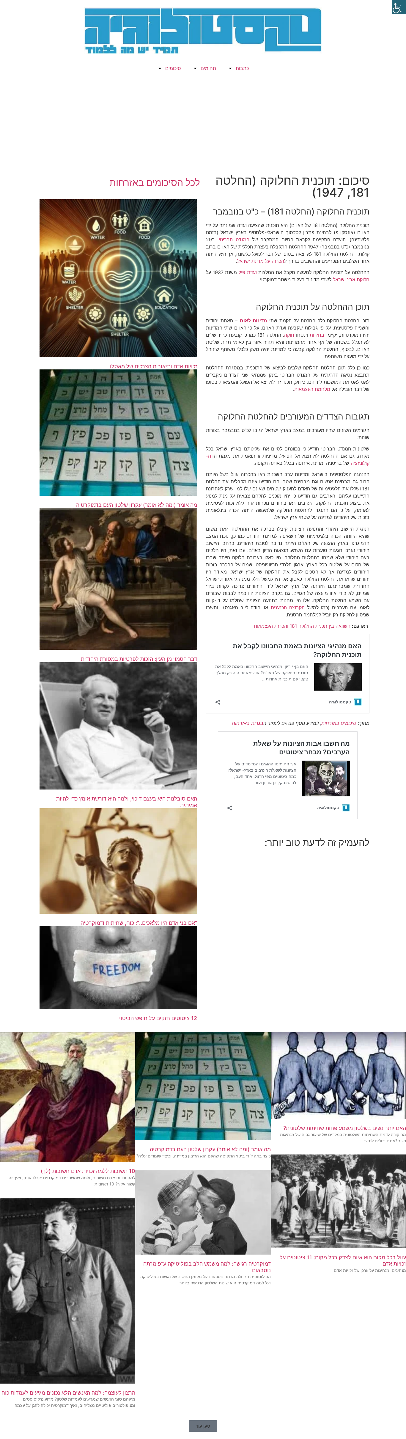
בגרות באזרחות (247, 723)
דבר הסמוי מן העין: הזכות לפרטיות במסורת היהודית (139, 659)
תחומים (208, 68)
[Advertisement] (203, 127)
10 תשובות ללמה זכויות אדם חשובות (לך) (88, 1171)
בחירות (317, 335)
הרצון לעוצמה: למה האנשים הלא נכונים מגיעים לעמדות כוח (68, 1393)
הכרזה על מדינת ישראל (260, 261)
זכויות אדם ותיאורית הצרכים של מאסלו (153, 366)
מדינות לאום (253, 321)
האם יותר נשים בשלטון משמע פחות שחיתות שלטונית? (344, 1128)
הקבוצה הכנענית (288, 607)
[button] (203, 1426)
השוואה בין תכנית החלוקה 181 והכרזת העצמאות (302, 626)
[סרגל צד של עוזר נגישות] (399, 7)
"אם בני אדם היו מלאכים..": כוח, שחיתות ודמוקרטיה (139, 923)
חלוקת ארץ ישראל (351, 279)
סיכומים (173, 68)
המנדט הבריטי (234, 240)
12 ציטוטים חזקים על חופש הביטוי (158, 1018)
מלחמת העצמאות (312, 389)
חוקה (289, 335)
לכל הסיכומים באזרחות (154, 182)
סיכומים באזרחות (338, 723)
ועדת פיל (248, 272)
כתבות (242, 68)
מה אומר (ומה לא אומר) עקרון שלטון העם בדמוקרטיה (136, 505)
